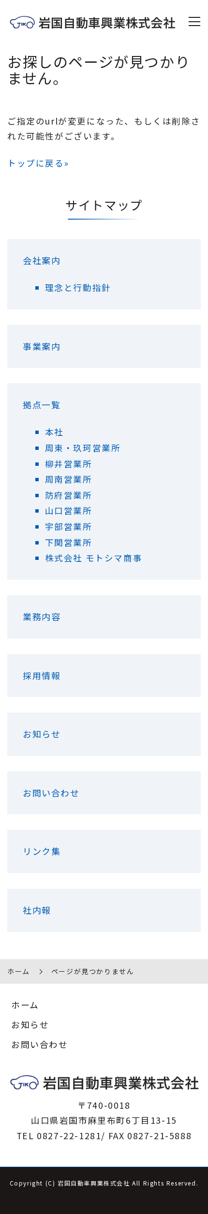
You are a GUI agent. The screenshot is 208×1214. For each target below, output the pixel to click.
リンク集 (41, 851)
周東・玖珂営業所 (83, 448)
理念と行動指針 (78, 287)
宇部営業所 (68, 526)
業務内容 (41, 616)
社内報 (37, 910)
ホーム (18, 971)
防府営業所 (68, 495)
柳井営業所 (68, 464)
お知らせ (41, 733)
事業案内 (41, 346)
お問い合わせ (51, 792)
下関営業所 (68, 542)
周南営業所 (68, 479)
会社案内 (41, 260)
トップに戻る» (38, 163)
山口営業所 (68, 510)
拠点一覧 (41, 404)
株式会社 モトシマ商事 (94, 558)
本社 (54, 432)
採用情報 (41, 675)
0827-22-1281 (69, 1136)
